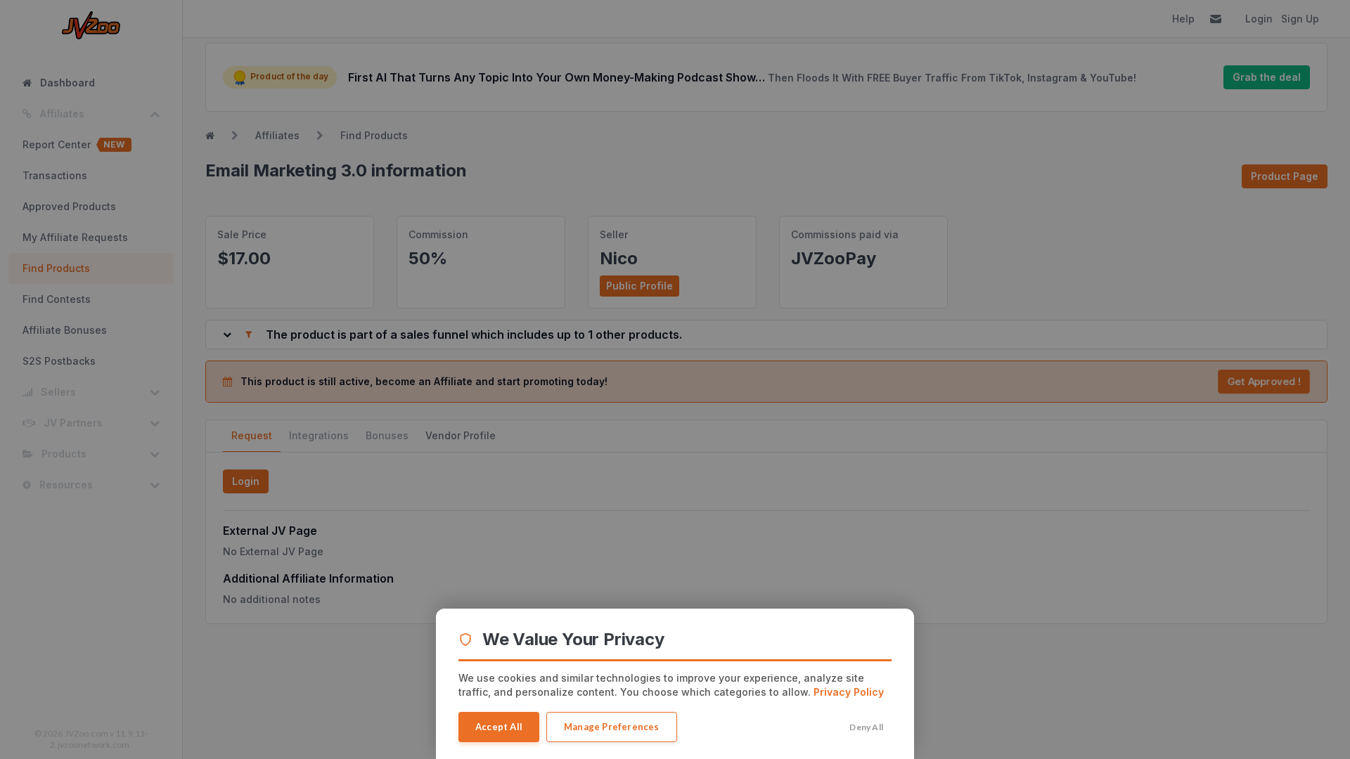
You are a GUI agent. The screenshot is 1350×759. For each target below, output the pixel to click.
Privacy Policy (849, 692)
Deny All (866, 727)
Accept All (498, 726)
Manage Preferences (612, 726)
